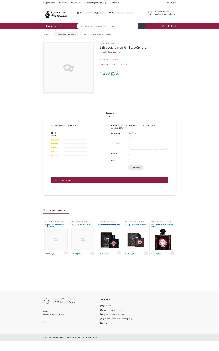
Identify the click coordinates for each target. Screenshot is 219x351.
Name (114, 154)
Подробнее (66, 252)
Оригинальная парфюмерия (66, 34)
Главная (46, 34)
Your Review (115, 143)
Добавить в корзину (92, 253)
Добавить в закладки (110, 59)
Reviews (109, 113)
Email (113, 161)
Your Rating (115, 134)
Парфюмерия (52, 26)
